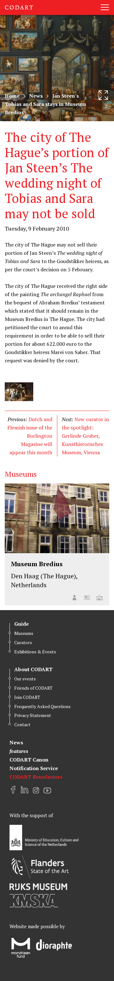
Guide (21, 623)
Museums (23, 633)
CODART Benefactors (36, 776)
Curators (23, 642)
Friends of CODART (33, 688)
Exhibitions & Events (35, 652)
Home (12, 95)
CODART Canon (29, 759)
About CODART (33, 669)
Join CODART (27, 697)
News (36, 95)
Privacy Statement (32, 715)
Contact (22, 724)
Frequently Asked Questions (42, 706)
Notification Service (34, 768)
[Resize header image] (103, 95)
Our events (25, 679)
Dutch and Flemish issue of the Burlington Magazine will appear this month (29, 436)
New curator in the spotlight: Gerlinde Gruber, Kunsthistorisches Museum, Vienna (85, 436)
